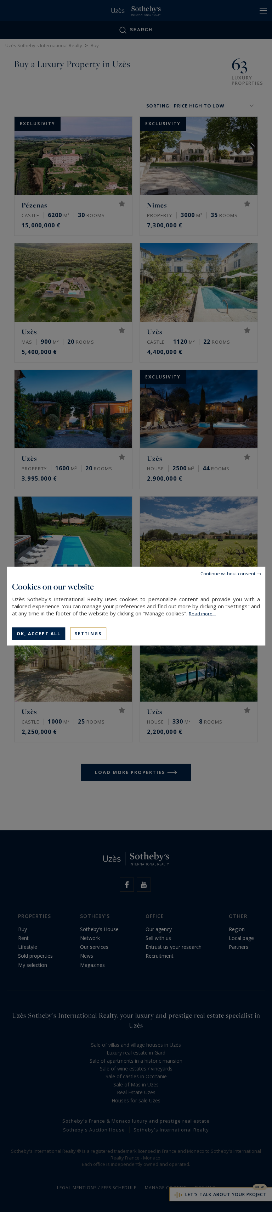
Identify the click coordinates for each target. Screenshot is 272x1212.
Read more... (202, 613)
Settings (88, 633)
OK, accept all (39, 633)
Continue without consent (227, 573)
